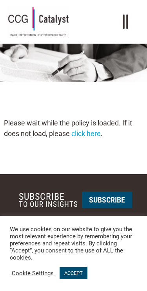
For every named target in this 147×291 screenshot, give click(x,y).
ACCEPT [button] (73, 273)
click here (86, 133)
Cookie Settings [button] (33, 273)
